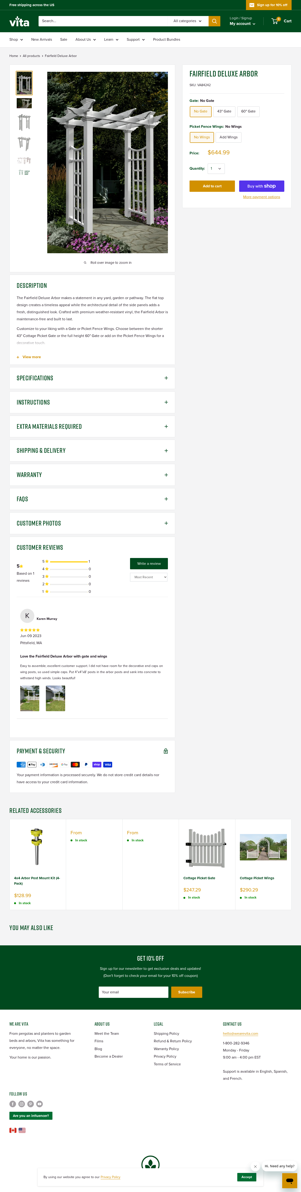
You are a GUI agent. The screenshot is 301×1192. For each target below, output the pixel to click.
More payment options (261, 197)
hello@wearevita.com (240, 1033)
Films (99, 1041)
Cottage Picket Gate (199, 878)
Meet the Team (107, 1033)
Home (13, 56)
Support (133, 39)
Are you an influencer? (31, 1116)
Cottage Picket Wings (257, 878)
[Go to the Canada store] (12, 1130)
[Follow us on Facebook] (12, 1104)
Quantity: (197, 168)
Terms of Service (167, 1064)
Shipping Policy (166, 1033)
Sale (63, 39)
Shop (13, 39)
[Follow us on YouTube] (39, 1104)
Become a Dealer (109, 1056)
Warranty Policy (166, 1049)
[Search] (214, 21)
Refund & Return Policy (173, 1041)
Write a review (149, 563)
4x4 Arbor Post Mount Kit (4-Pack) (37, 881)
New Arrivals (41, 39)
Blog (98, 1049)
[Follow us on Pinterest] (30, 1104)
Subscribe (186, 992)
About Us (83, 39)
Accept (247, 1177)
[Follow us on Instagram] (21, 1104)
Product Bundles (166, 39)
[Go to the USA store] (22, 1130)
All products (31, 56)
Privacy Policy (165, 1056)
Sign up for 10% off (272, 5)
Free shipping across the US (31, 5)
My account (241, 23)
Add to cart (212, 186)
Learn (108, 39)
